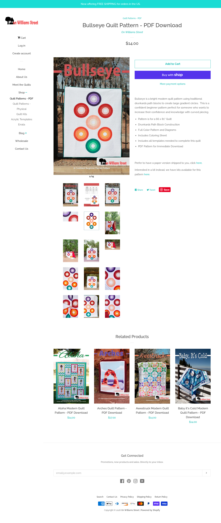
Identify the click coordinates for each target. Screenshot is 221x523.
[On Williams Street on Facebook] (122, 481)
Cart (23, 37)
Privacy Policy (127, 497)
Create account (21, 53)
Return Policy (161, 497)
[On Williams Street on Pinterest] (129, 481)
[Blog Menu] (26, 133)
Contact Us (21, 148)
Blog (21, 133)
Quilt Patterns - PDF (21, 98)
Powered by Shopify (150, 510)
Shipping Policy (144, 497)
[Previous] (59, 116)
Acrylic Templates (21, 119)
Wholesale (21, 141)
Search (100, 497)
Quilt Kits (21, 114)
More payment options (172, 84)
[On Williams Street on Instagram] (135, 481)
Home (21, 69)
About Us (21, 77)
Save (167, 189)
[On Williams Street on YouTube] (142, 481)
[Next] (124, 116)
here (199, 163)
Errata (21, 124)
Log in (21, 45)
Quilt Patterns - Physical (22, 106)
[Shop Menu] (26, 92)
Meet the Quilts (21, 84)
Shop (21, 92)
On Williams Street (132, 32)
